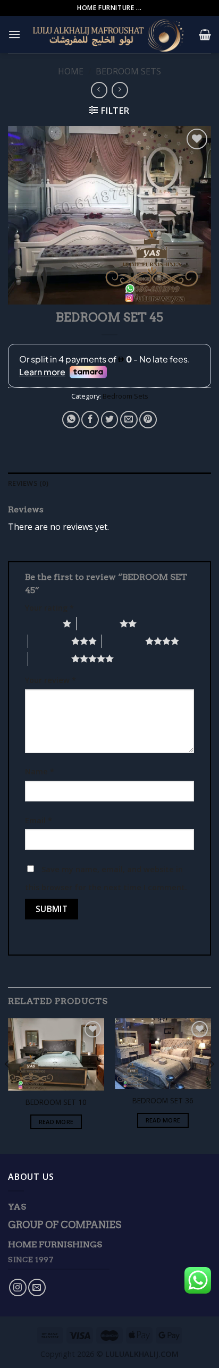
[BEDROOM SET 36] (163, 1053)
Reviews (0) (28, 483)
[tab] (109, 483)
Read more (56, 1122)
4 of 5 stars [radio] (123, 641)
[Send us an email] (37, 1287)
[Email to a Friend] (129, 419)
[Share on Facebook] (90, 419)
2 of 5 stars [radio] (98, 623)
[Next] (211, 1085)
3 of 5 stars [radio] (49, 641)
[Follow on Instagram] (18, 1287)
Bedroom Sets (128, 71)
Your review (50, 680)
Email (38, 820)
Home (70, 71)
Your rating (49, 608)
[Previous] (7, 1085)
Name (39, 771)
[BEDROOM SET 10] (56, 1054)
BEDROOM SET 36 (162, 1100)
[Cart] (205, 34)
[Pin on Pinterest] (148, 419)
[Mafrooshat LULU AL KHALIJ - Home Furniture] (110, 35)
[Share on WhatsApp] (71, 419)
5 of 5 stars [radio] (49, 658)
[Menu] (14, 34)
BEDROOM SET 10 (56, 1102)
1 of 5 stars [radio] (41, 623)
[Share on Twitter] (110, 419)
